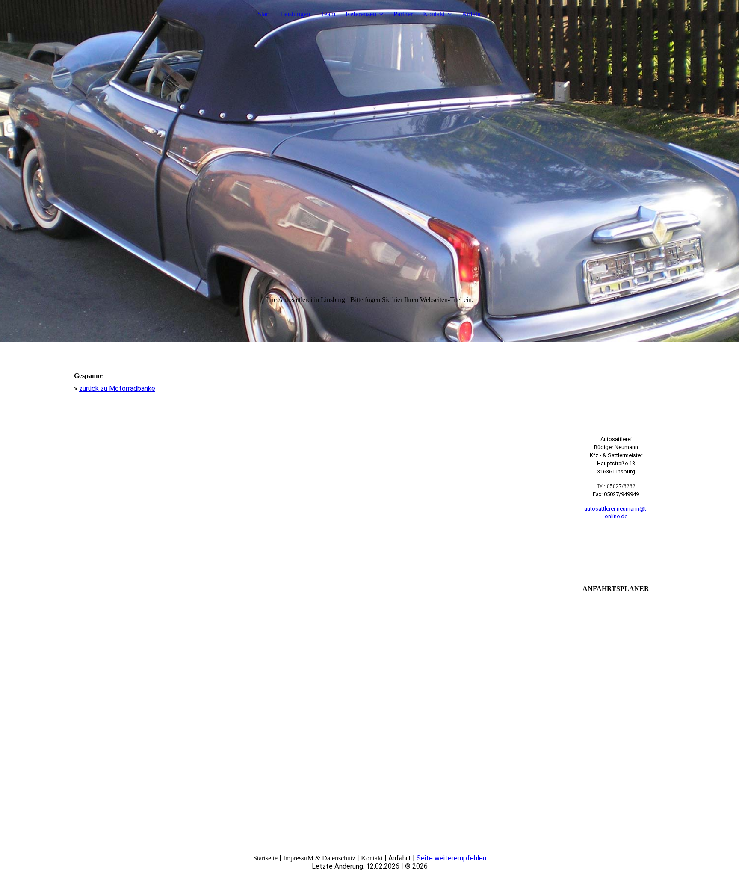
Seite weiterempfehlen (451, 858)
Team (327, 14)
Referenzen (361, 14)
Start (263, 14)
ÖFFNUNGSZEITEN (616, 550)
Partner (403, 14)
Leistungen (295, 14)
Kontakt (434, 14)
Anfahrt (472, 14)
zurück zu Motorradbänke (117, 388)
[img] (369, 171)
